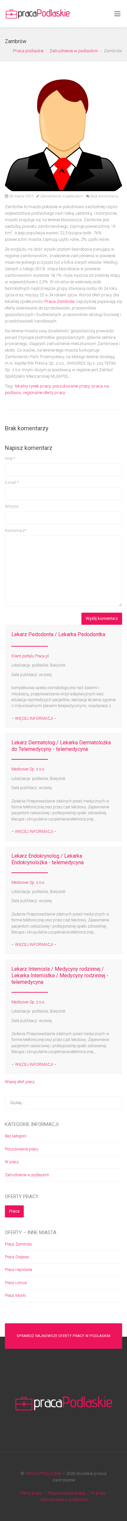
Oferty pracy (31, 1493)
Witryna (12, 506)
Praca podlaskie (28, 50)
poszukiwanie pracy (71, 386)
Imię (10, 458)
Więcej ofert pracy (20, 1082)
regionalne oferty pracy (44, 392)
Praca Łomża (16, 1283)
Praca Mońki (15, 1295)
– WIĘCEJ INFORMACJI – (34, 718)
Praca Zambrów (59, 301)
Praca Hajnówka (18, 1269)
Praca (14, 1211)
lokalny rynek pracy (32, 386)
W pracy (12, 1162)
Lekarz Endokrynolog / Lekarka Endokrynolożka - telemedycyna (47, 859)
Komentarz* (15, 530)
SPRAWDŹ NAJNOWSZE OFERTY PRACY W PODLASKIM (63, 1336)
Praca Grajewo (17, 1257)
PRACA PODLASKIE (43, 1473)
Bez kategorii (15, 1136)
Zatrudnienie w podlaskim (73, 50)
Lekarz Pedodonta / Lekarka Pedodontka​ (58, 634)
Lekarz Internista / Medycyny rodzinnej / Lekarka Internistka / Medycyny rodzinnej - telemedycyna (59, 975)
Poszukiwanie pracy (21, 1149)
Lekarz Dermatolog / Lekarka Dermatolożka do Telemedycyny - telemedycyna (61, 745)
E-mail (12, 482)
